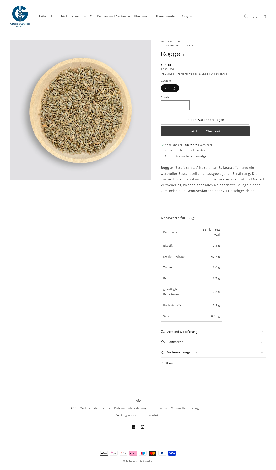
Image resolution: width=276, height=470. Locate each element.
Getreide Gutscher (143, 460)
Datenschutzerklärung (130, 408)
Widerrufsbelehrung (95, 408)
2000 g (170, 88)
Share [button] (169, 363)
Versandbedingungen (187, 408)
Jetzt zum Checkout (205, 131)
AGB (73, 408)
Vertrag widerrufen (130, 415)
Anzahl (165, 97)
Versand (182, 73)
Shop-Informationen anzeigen (187, 156)
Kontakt (154, 415)
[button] (47, 16)
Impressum (159, 408)
